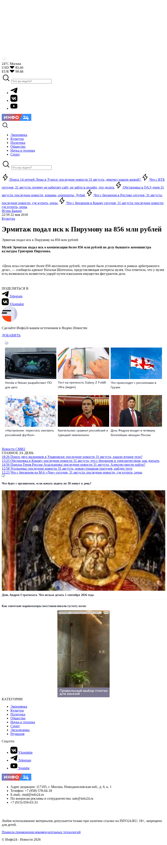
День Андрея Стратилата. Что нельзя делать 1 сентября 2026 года (48, 595)
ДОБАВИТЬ (11, 335)
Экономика (18, 706)
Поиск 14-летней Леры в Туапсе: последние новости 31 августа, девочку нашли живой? (75, 179)
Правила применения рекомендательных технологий (41, 832)
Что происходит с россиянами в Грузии (133, 385)
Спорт (15, 726)
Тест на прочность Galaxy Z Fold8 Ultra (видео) (82, 385)
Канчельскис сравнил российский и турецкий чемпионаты (83, 433)
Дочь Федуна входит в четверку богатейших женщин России (133, 433)
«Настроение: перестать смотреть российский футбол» (29, 433)
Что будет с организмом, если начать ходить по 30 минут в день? (46, 483)
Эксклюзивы (20, 730)
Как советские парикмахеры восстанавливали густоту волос (44, 606)
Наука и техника (22, 722)
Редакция (17, 734)
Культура (8, 218)
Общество (17, 718)
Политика (17, 714)
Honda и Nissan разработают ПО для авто (28, 385)
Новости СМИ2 (13, 449)
